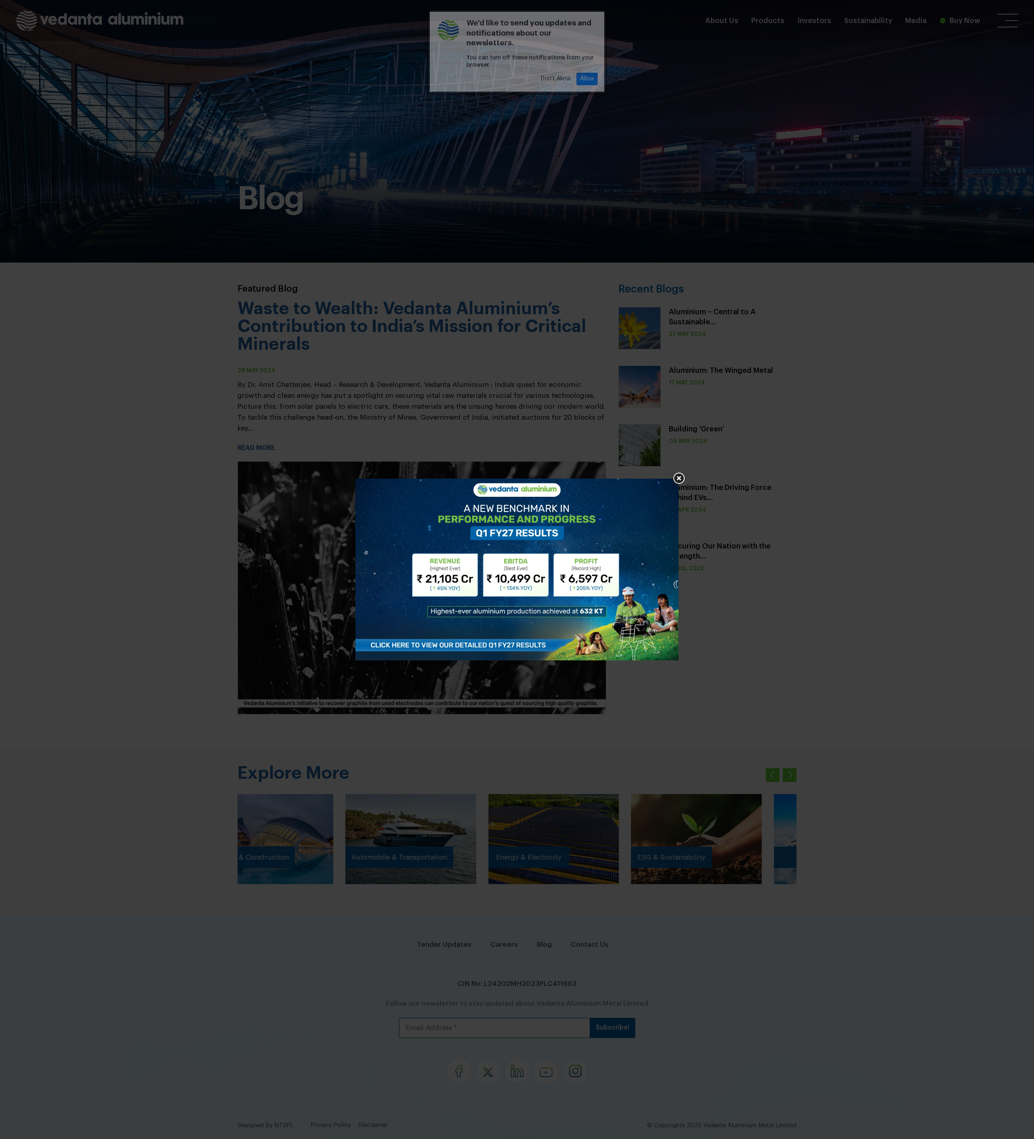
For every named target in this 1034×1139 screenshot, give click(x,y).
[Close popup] (678, 478)
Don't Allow (556, 79)
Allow (587, 79)
